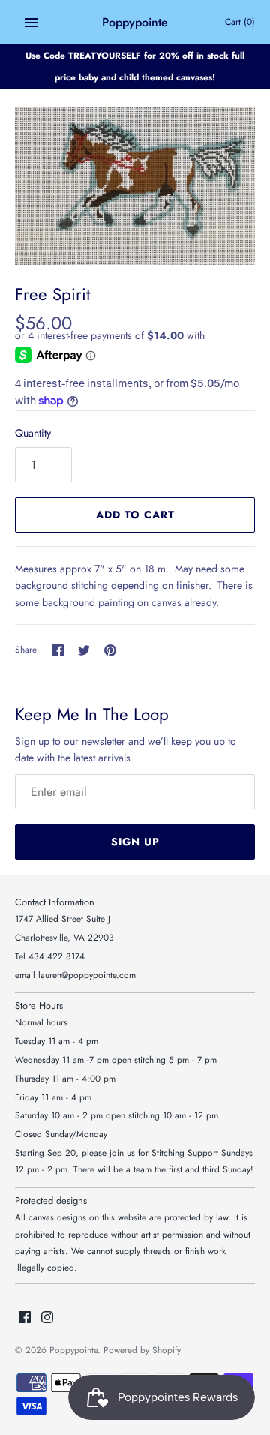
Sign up (135, 841)
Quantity (33, 432)
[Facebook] (25, 1318)
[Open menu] (31, 22)
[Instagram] (47, 1318)
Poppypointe (74, 1349)
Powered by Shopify (142, 1349)
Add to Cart (135, 514)
